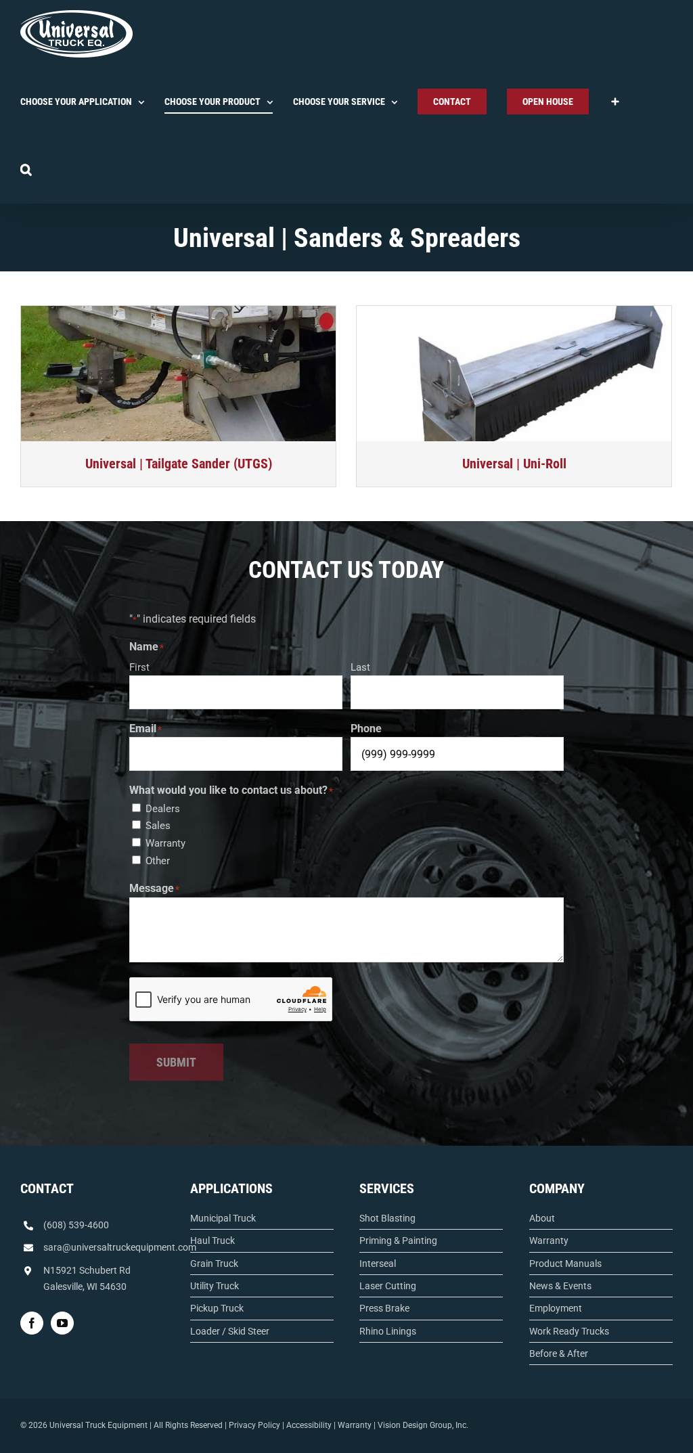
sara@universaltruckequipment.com (119, 1247)
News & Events (560, 1285)
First (139, 667)
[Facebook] (31, 1323)
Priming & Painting (398, 1240)
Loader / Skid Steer (229, 1331)
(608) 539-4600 (76, 1225)
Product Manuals (565, 1263)
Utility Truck (214, 1285)
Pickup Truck (217, 1308)
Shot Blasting (387, 1218)
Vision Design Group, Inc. (423, 1425)
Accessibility (309, 1425)
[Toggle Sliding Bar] (615, 101)
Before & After (558, 1353)
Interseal (377, 1263)
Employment (555, 1308)
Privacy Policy (254, 1425)
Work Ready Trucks (569, 1331)
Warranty (165, 843)
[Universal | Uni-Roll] (514, 373)
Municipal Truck (223, 1218)
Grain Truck (214, 1263)
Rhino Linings (387, 1331)
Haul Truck (212, 1240)
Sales (158, 826)
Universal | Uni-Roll (514, 463)
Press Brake (384, 1308)
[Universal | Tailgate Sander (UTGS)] (178, 373)
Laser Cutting (387, 1285)
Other (158, 861)
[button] (26, 169)
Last (360, 667)
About (542, 1218)
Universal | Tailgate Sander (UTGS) (178, 463)
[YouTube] (62, 1323)
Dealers (163, 809)
